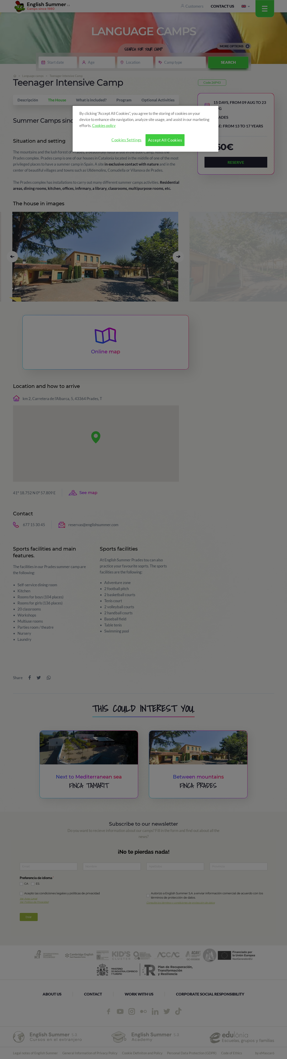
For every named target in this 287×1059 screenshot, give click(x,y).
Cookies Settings (126, 140)
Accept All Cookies (165, 140)
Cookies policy (104, 125)
